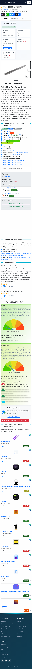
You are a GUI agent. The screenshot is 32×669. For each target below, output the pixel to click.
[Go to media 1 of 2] (15, 80)
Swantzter (5, 9)
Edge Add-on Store (8, 26)
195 (8, 133)
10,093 (8, 177)
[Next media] (29, 70)
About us (3, 644)
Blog (2, 649)
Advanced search (21, 624)
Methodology (4, 647)
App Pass (3, 621)
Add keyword (20, 636)
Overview (5, 18)
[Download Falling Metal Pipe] (9, 44)
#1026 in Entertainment (8, 181)
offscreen (5, 147)
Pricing (19, 621)
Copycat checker (21, 626)
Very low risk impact (13, 141)
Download (14, 18)
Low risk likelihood (7, 143)
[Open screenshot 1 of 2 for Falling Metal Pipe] (15, 69)
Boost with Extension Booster (17, 206)
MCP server (4, 633)
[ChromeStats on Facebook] (6, 660)
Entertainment (14, 9)
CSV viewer (20, 631)
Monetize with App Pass (16, 203)
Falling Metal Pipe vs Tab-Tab (12, 164)
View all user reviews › (8, 299)
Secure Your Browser (13, 416)
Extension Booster (6, 628)
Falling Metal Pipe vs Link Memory (14, 160)
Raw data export (5, 636)
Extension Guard (5, 626)
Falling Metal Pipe (10, 188)
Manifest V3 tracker (22, 628)
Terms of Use (4, 654)
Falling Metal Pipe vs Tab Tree (12, 162)
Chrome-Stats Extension (7, 624)
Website (9, 151)
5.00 (14, 135)
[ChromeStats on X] (9, 660)
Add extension (20, 633)
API (2, 631)
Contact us (4, 652)
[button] (2, 2)
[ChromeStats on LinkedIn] (2, 660)
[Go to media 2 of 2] (17, 80)
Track (14, 23)
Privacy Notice (5, 657)
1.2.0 (9, 137)
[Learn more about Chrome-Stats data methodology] (21, 155)
